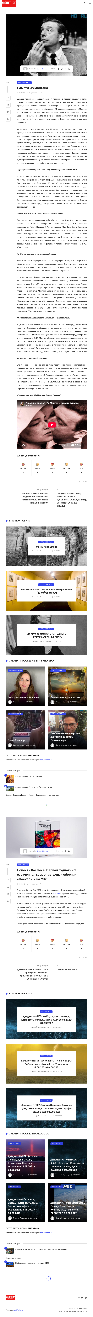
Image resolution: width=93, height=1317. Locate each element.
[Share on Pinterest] (8, 112)
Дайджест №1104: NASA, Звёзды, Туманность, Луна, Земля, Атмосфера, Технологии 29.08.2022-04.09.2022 (23, 1206)
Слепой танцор (16, 740)
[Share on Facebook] (8, 98)
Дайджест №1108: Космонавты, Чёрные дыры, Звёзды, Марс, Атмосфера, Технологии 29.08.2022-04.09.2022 (46, 1064)
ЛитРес (56, 893)
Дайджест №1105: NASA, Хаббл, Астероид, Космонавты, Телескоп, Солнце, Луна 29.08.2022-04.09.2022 (67, 1165)
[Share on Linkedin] (8, 119)
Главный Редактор (45, 1027)
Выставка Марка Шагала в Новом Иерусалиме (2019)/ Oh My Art (46, 591)
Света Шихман (42, 69)
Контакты (73, 1308)
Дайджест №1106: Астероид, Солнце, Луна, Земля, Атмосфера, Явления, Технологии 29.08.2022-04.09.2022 (23, 1163)
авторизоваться (46, 760)
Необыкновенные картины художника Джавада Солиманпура (65, 737)
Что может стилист (13, 1258)
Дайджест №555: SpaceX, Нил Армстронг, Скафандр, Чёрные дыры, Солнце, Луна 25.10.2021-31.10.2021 (32, 974)
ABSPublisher (18, 1310)
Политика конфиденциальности (72, 1311)
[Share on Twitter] (8, 105)
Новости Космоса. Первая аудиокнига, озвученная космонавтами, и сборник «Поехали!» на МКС (35, 498)
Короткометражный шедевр (23, 697)
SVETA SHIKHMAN (24, 83)
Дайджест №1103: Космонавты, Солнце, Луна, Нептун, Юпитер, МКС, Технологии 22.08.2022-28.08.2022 (67, 1208)
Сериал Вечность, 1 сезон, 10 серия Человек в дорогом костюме (32, 795)
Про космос (23, 865)
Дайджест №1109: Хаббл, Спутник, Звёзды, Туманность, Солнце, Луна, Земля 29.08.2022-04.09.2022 (46, 1020)
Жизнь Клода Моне (46, 546)
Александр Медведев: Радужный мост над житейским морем (41, 1249)
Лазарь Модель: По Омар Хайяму (29, 776)
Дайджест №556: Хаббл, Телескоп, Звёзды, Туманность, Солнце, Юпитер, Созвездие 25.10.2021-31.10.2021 (72, 499)
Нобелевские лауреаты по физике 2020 (32, 1263)
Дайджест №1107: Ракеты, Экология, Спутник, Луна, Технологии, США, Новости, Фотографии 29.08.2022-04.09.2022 (46, 1108)
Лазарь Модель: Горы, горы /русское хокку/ (33, 787)
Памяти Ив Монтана (67, 969)
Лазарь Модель (42, 851)
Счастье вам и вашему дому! (66, 697)
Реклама (83, 1308)
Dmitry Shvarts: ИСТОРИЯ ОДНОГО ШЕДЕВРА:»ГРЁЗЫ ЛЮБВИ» (46, 635)
